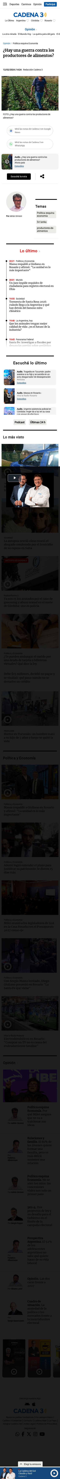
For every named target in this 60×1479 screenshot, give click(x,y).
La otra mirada (9, 34)
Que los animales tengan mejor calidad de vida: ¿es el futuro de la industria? (29, 326)
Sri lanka (41, 221)
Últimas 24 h (37, 422)
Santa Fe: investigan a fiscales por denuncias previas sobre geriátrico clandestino (30, 345)
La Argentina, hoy (24, 320)
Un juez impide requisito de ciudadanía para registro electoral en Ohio (31, 286)
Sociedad (20, 298)
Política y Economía (25, 261)
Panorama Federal (25, 339)
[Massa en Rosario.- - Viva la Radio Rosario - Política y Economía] (9, 396)
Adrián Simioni (16, 216)
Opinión (37, 4)
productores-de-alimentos (45, 229)
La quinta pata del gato (44, 34)
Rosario (48, 20)
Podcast (20, 422)
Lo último (29, 251)
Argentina (21, 20)
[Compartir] (42, 176)
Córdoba (35, 20)
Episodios (19, 166)
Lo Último (9, 20)
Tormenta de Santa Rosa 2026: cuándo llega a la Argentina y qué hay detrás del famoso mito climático (29, 306)
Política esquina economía (45, 214)
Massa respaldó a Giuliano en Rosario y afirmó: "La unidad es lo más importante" (30, 267)
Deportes (14, 4)
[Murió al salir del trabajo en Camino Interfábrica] (30, 461)
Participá (50, 4)
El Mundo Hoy (24, 34)
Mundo (19, 280)
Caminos (26, 4)
